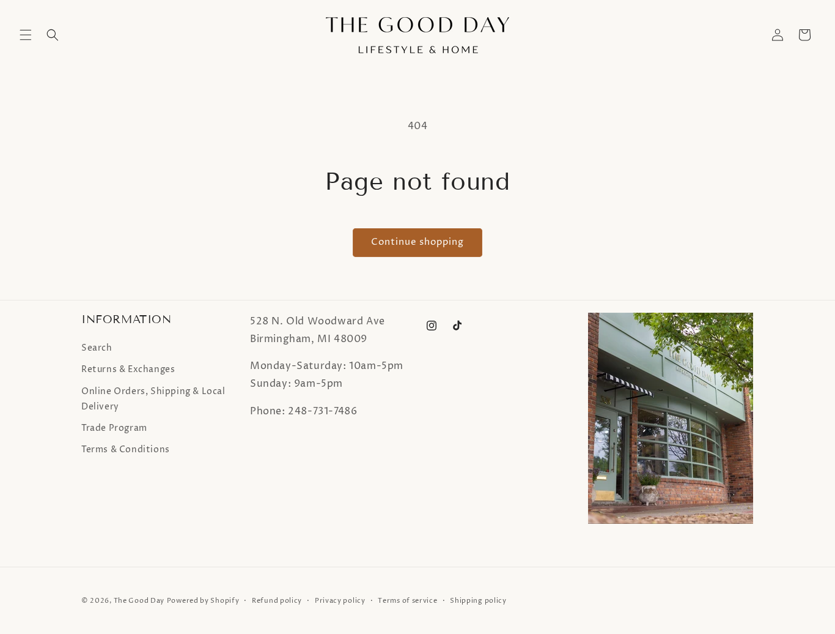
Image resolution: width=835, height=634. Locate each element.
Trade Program (114, 428)
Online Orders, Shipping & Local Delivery (153, 399)
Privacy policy (340, 600)
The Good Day (139, 600)
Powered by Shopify (203, 600)
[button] (25, 34)
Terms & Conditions (125, 449)
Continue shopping (417, 242)
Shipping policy (478, 600)
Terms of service (407, 600)
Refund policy (277, 600)
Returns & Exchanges (128, 369)
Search (96, 348)
